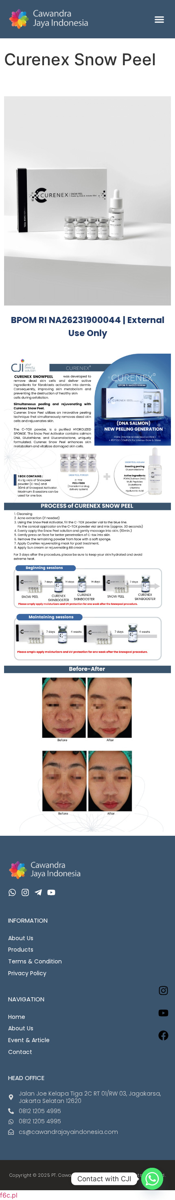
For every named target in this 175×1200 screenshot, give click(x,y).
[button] (159, 19)
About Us (20, 938)
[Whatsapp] (12, 892)
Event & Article (29, 1040)
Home (16, 1017)
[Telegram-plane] (38, 892)
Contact (20, 1052)
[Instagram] (163, 990)
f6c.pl (9, 1195)
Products (20, 949)
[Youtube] (51, 892)
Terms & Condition (35, 961)
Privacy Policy (27, 973)
